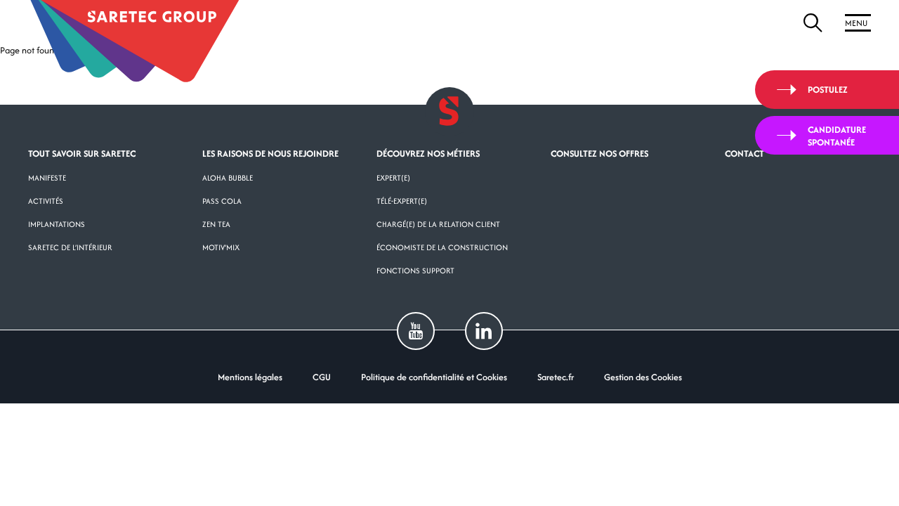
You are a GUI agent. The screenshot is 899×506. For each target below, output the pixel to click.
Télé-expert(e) (401, 201)
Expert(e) (393, 177)
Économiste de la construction (442, 247)
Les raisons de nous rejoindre (270, 153)
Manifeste (47, 177)
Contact (744, 153)
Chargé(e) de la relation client (438, 224)
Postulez (828, 89)
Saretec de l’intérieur (70, 247)
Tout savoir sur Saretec (82, 153)
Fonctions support (415, 270)
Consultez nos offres (599, 153)
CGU (322, 377)
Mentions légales (250, 377)
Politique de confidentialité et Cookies (434, 377)
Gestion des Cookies (643, 377)
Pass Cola (222, 201)
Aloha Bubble (227, 177)
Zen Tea (216, 224)
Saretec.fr (555, 377)
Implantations (56, 224)
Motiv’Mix (220, 247)
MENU (856, 23)
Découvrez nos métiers (428, 153)
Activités (45, 201)
